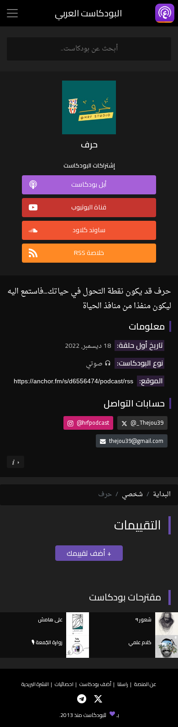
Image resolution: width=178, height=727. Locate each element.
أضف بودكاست (95, 684)
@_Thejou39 (146, 422)
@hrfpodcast (92, 422)
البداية (162, 494)
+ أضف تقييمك (89, 553)
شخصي (132, 494)
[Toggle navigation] (12, 13)
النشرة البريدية (35, 684)
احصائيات (64, 684)
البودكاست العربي (88, 13)
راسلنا (122, 684)
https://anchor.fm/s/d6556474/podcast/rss (73, 381)
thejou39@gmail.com (136, 440)
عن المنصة (145, 684)
